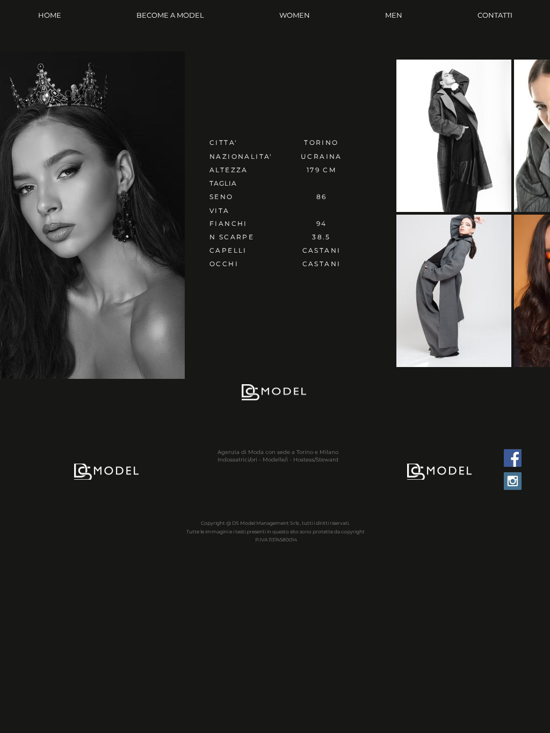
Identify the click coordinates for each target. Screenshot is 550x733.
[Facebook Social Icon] (513, 458)
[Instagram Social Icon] (513, 481)
